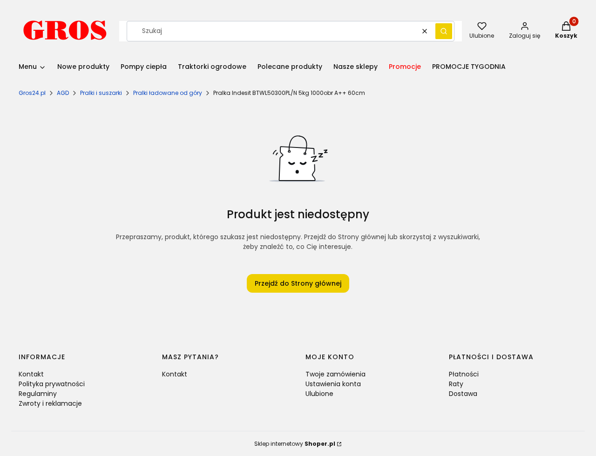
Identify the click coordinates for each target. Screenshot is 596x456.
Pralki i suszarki (101, 93)
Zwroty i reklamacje (50, 403)
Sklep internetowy (294, 444)
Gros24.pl (32, 93)
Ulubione (319, 393)
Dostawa (463, 393)
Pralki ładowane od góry (167, 93)
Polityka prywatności (52, 384)
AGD (63, 93)
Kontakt (31, 374)
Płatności (464, 374)
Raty (456, 384)
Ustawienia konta (333, 384)
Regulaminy (38, 393)
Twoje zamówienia (335, 374)
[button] (443, 31)
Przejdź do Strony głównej (298, 283)
